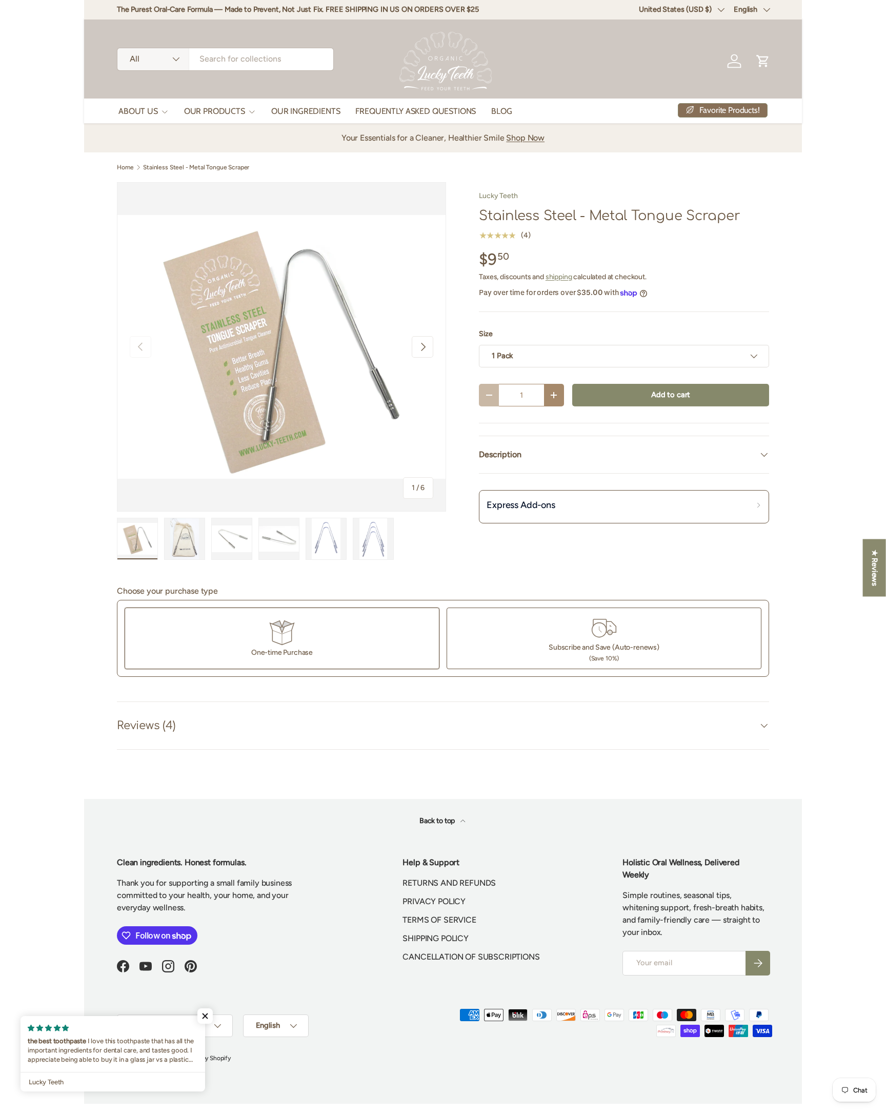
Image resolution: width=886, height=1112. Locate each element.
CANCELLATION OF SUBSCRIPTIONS (470, 957)
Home (125, 167)
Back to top (437, 820)
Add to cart (670, 394)
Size (485, 333)
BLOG (501, 111)
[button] (205, 1016)
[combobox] (225, 59)
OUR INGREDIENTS (305, 111)
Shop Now (525, 138)
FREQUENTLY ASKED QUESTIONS (415, 111)
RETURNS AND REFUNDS (449, 883)
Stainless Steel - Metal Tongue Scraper (196, 167)
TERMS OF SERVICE (439, 920)
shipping (559, 276)
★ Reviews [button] (874, 567)
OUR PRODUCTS (214, 111)
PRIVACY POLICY (434, 901)
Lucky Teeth (498, 195)
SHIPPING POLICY (435, 938)
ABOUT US (138, 111)
